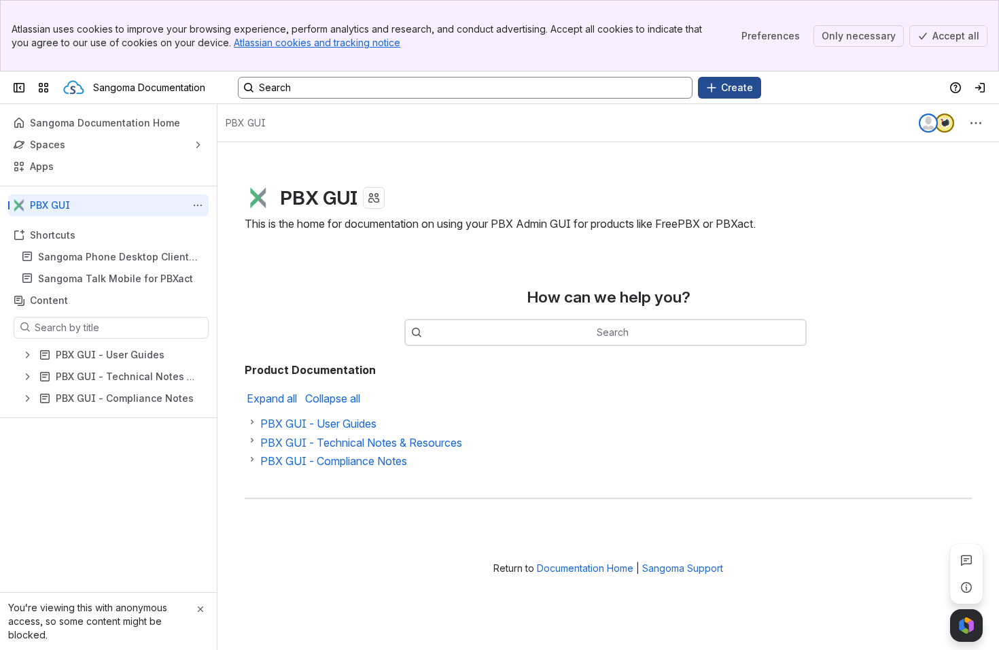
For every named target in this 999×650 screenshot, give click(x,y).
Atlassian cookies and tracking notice (317, 42)
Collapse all (332, 398)
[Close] (200, 609)
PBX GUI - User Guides (318, 423)
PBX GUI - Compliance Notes (333, 461)
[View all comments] (966, 560)
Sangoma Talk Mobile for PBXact (115, 278)
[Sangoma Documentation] (74, 88)
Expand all (272, 398)
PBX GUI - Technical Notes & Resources (361, 442)
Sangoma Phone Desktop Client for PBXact (113, 257)
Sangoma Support (682, 568)
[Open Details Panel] (966, 587)
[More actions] (198, 205)
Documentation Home (585, 568)
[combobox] (428, 332)
